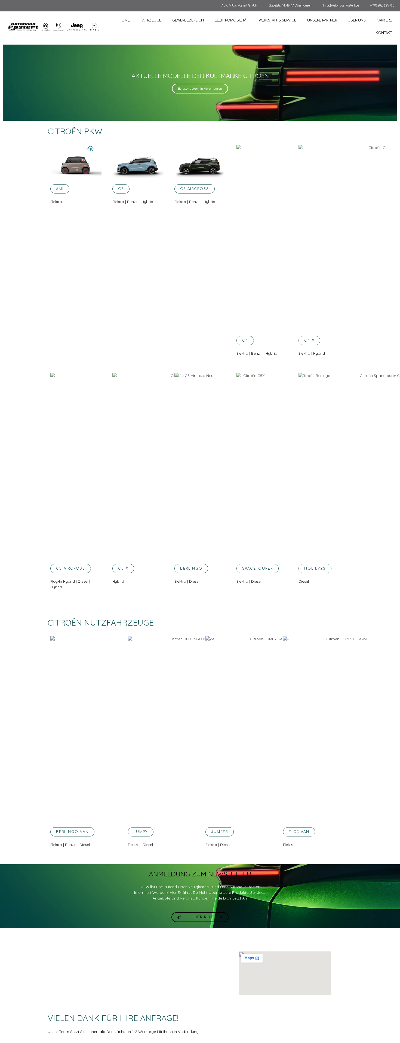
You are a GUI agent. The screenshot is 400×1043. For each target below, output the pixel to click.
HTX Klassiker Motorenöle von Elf (191, 974)
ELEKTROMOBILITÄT (231, 20)
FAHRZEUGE (151, 20)
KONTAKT (384, 33)
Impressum (124, 974)
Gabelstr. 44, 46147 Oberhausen (290, 5)
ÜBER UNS (357, 20)
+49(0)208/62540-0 (382, 5)
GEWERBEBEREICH (188, 20)
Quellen (121, 993)
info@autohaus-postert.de (341, 5)
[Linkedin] (342, 991)
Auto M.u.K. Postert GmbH (239, 5)
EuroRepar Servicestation (186, 956)
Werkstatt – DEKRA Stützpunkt (190, 965)
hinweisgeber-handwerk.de (135, 984)
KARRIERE (384, 20)
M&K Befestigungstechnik (186, 993)
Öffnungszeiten (126, 956)
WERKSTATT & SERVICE (277, 20)
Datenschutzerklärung (132, 965)
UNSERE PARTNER (322, 20)
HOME (124, 20)
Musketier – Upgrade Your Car (190, 984)
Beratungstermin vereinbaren (200, 88)
